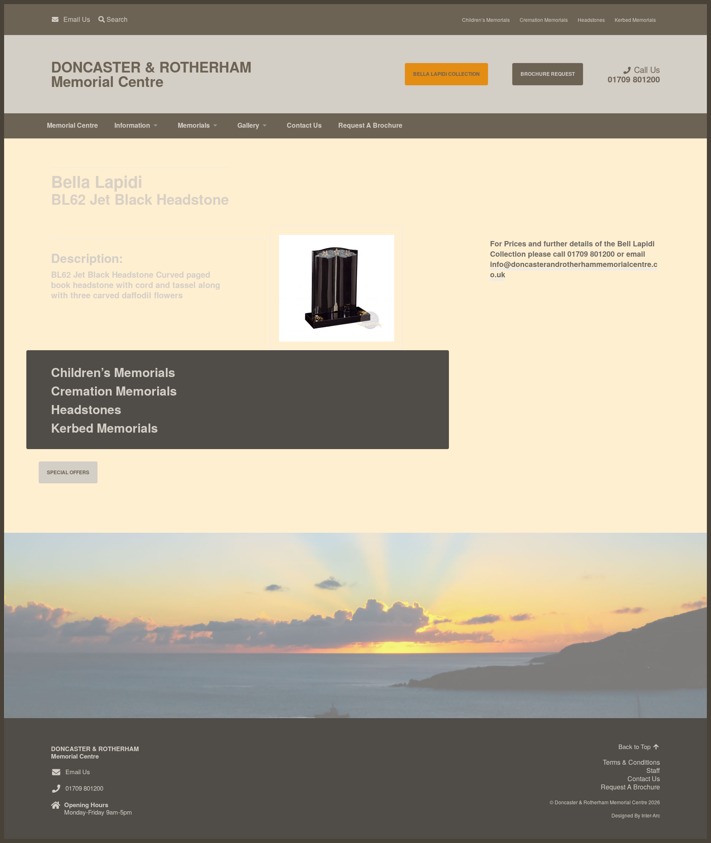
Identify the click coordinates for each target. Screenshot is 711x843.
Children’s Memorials (486, 19)
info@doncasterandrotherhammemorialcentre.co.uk (574, 269)
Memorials (194, 125)
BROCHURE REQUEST (547, 73)
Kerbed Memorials (635, 19)
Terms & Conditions (631, 762)
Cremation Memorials (544, 19)
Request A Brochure (370, 125)
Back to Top (635, 746)
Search (116, 19)
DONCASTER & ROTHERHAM (151, 74)
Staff (653, 770)
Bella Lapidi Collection (446, 73)
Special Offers (68, 472)
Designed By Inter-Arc (635, 815)
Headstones (591, 19)
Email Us (76, 19)
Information (132, 125)
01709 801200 (634, 79)
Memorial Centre (72, 125)
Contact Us (304, 125)
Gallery (248, 125)
